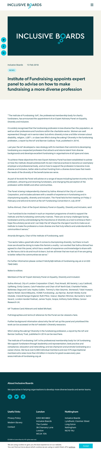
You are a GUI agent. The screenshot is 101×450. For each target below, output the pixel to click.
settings (72, 447)
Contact (11, 427)
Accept (86, 446)
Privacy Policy (14, 418)
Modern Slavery (15, 422)
